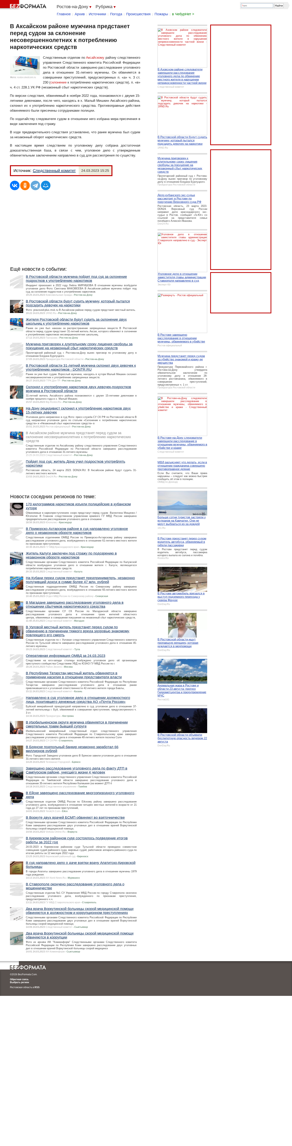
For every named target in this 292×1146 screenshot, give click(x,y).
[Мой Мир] (45, 185)
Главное (64, 14)
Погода (116, 14)
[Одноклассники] (25, 185)
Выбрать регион (19, 982)
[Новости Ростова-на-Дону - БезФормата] (24, 5)
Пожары (161, 14)
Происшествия (138, 14)
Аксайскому (95, 58)
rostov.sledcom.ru (26, 77)
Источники (97, 14)
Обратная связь (19, 979)
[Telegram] (35, 185)
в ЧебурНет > (183, 14)
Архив (80, 14)
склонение (58, 82)
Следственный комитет (54, 170)
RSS (37, 987)
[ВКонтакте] (14, 185)
